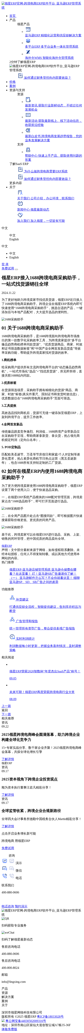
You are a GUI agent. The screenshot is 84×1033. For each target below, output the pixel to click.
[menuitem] (45, 15)
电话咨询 (8, 906)
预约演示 (21, 906)
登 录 (5, 264)
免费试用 (8, 268)
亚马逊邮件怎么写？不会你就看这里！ (46, 577)
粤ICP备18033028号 (50, 1016)
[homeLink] (42, 7)
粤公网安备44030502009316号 (25, 1021)
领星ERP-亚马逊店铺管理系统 (30, 569)
